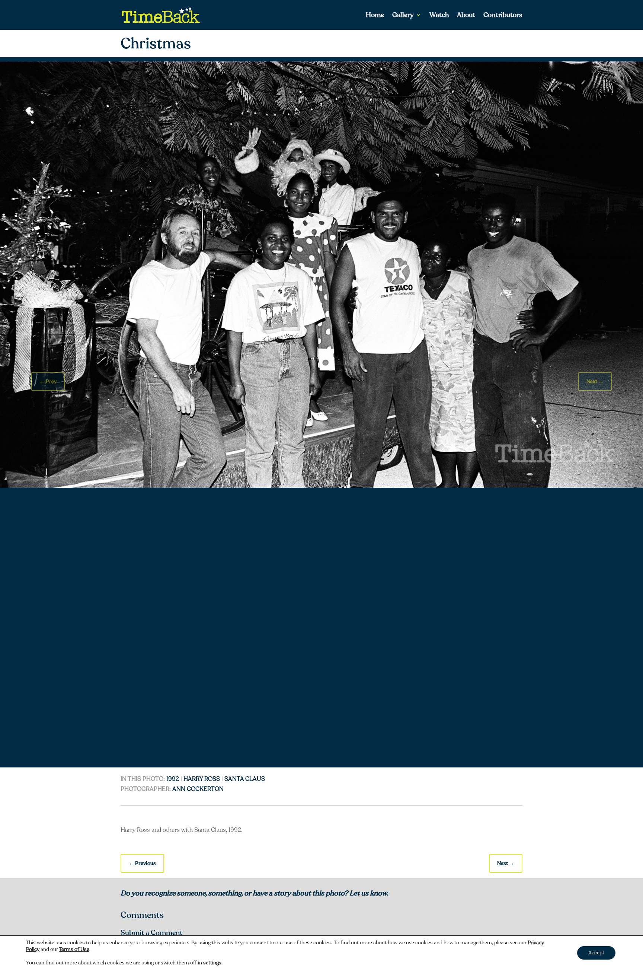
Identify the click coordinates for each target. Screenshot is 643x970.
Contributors (502, 15)
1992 (172, 779)
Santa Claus (244, 779)
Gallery (403, 15)
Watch (439, 15)
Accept (596, 952)
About (466, 15)
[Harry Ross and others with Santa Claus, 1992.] (321, 486)
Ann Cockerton (198, 789)
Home (375, 15)
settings (212, 963)
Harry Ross (201, 779)
